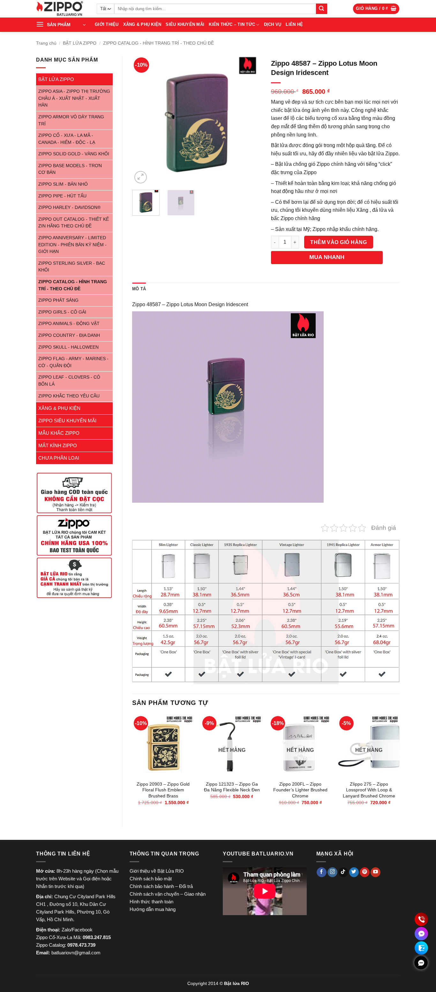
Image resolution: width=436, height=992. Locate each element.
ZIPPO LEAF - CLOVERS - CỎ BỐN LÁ (69, 381)
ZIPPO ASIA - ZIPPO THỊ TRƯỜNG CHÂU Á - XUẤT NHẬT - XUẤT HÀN (74, 98)
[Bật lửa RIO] (61, 9)
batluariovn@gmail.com (76, 952)
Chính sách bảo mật (151, 878)
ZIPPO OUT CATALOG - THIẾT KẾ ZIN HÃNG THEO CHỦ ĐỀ (73, 223)
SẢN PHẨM (59, 24)
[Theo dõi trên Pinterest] (365, 872)
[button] (376, 9)
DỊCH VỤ (273, 24)
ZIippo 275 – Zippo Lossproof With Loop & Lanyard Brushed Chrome (369, 789)
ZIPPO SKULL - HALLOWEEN (68, 347)
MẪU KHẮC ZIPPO (58, 433)
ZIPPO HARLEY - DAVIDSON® (69, 207)
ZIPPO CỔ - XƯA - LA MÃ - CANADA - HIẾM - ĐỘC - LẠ (66, 139)
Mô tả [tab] (139, 288)
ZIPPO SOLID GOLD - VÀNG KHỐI (73, 154)
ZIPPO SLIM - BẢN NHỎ (63, 184)
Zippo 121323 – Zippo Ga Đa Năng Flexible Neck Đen (232, 787)
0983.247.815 (97, 937)
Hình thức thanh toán (151, 901)
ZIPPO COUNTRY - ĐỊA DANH (69, 335)
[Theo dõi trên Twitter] (354, 872)
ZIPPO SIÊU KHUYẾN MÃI (67, 420)
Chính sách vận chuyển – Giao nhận (168, 894)
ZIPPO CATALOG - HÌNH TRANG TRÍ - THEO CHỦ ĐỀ (158, 43)
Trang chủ (46, 43)
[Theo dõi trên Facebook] (322, 872)
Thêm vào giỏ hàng (338, 242)
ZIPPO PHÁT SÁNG (58, 300)
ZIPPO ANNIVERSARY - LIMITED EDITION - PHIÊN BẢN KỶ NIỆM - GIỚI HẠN (72, 244)
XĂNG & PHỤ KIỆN (142, 24)
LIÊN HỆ (294, 24)
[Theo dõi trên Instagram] (332, 872)
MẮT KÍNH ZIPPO (57, 445)
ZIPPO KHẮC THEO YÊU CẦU (69, 396)
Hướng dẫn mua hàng (153, 909)
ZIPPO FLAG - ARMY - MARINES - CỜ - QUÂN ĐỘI (73, 362)
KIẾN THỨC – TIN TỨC (232, 24)
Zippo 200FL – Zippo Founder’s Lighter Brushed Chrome (300, 789)
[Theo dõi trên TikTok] (343, 872)
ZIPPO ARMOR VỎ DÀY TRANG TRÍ (71, 120)
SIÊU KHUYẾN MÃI (185, 24)
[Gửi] (321, 9)
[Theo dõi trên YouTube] (375, 872)
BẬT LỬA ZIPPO (79, 43)
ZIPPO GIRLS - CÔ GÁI (62, 312)
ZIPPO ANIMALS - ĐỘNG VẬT (69, 323)
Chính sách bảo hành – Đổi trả (161, 886)
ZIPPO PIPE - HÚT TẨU (62, 196)
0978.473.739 (81, 945)
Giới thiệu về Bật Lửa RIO (157, 871)
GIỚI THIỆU (107, 24)
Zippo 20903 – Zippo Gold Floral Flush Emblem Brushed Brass (163, 789)
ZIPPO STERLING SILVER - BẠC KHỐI (71, 267)
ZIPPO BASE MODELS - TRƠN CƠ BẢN (70, 169)
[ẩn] (421, 962)
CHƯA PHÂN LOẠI (58, 458)
